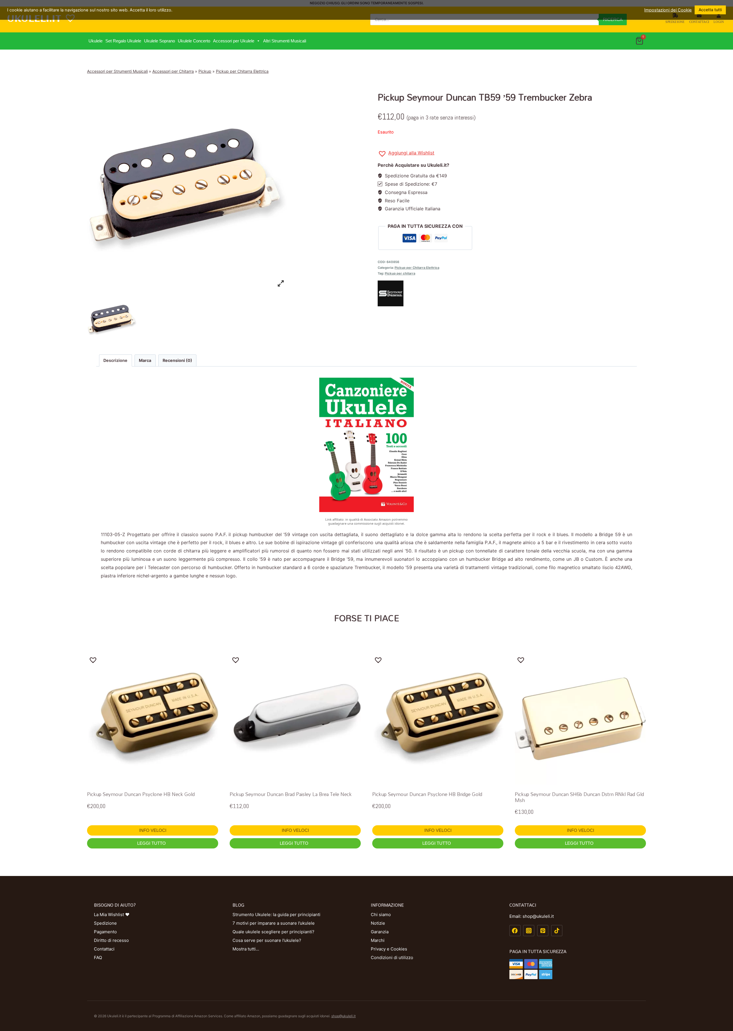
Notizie (378, 923)
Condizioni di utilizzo (392, 957)
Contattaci (699, 21)
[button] (258, 41)
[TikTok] (556, 930)
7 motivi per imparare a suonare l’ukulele (273, 923)
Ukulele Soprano (159, 40)
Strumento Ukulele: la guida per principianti (276, 914)
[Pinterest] (542, 930)
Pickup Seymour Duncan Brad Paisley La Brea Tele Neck (291, 794)
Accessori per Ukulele (233, 40)
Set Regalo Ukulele (123, 40)
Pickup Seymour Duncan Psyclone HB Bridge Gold (427, 794)
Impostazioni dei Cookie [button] (668, 10)
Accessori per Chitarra (173, 71)
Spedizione (675, 21)
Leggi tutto (152, 843)
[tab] (115, 360)
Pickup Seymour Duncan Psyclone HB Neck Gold (141, 794)
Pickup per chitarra (400, 273)
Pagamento (105, 931)
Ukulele (95, 40)
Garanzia (380, 931)
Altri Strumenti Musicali (284, 40)
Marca (145, 360)
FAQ (98, 957)
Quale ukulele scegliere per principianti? (273, 931)
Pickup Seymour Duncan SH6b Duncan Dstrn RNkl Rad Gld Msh (579, 797)
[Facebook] (515, 930)
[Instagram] (528, 930)
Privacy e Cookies (389, 949)
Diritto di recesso (111, 940)
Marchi (378, 940)
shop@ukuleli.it (343, 1016)
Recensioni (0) (177, 360)
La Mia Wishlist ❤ (111, 914)
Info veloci (152, 830)
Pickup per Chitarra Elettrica (242, 71)
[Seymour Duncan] (512, 293)
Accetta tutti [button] (710, 9)
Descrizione (115, 360)
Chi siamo (381, 914)
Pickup (204, 71)
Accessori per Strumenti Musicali (117, 71)
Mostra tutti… (245, 949)
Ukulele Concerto (194, 40)
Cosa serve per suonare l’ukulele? (266, 940)
